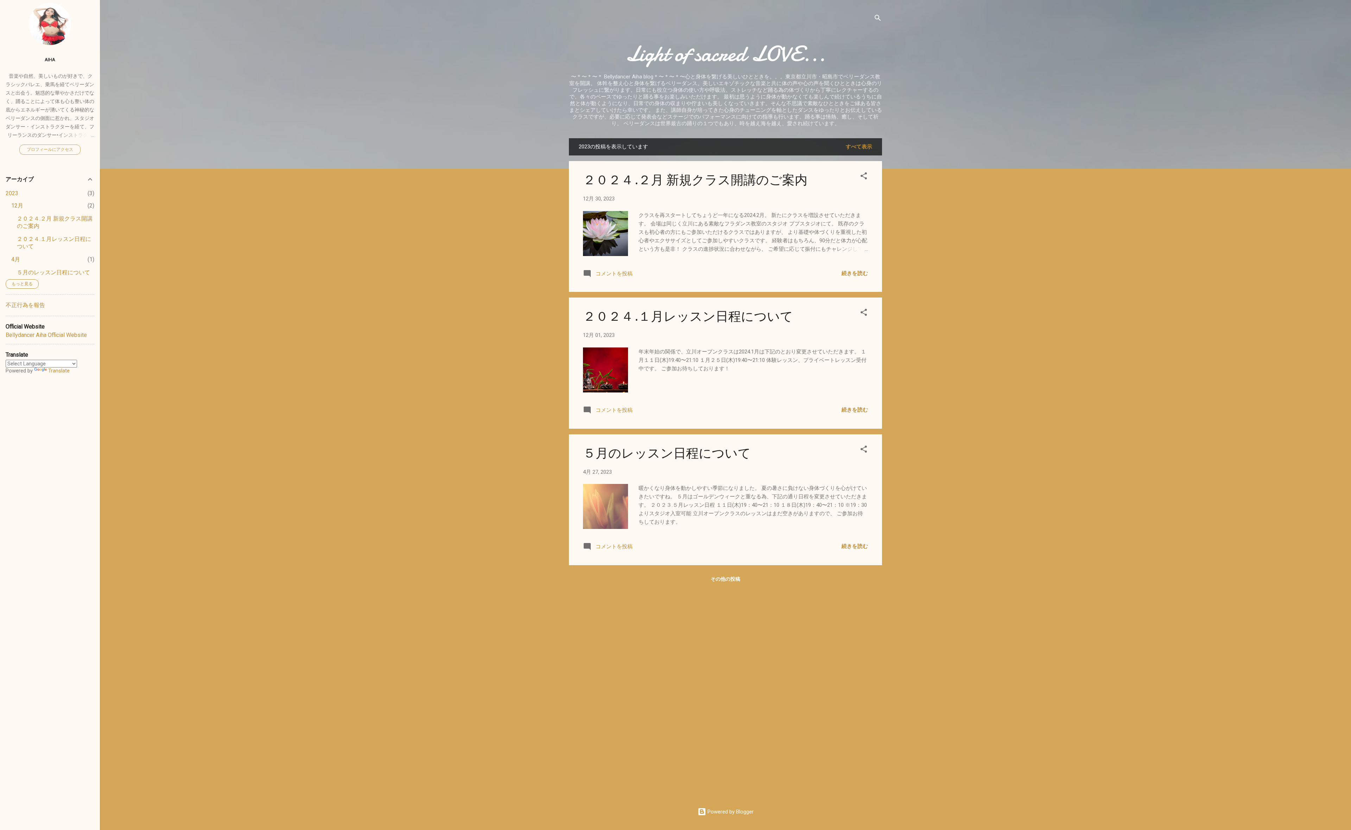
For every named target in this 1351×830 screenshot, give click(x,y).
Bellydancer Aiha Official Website (46, 335)
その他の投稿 (725, 579)
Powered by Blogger (730, 812)
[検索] (878, 19)
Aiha (50, 59)
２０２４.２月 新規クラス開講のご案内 (695, 180)
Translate (59, 371)
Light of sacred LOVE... (725, 54)
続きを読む (855, 273)
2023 (12, 193)
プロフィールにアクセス (50, 149)
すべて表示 (859, 146)
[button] (864, 177)
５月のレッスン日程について (667, 453)
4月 (15, 259)
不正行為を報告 (25, 305)
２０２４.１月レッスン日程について (688, 316)
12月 (17, 205)
